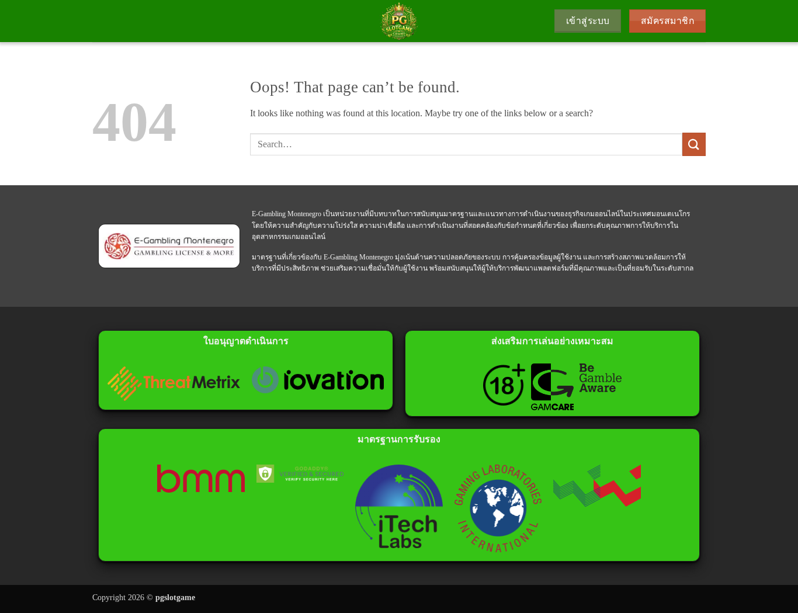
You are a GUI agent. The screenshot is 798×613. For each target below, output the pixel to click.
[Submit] (694, 144)
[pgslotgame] (399, 21)
